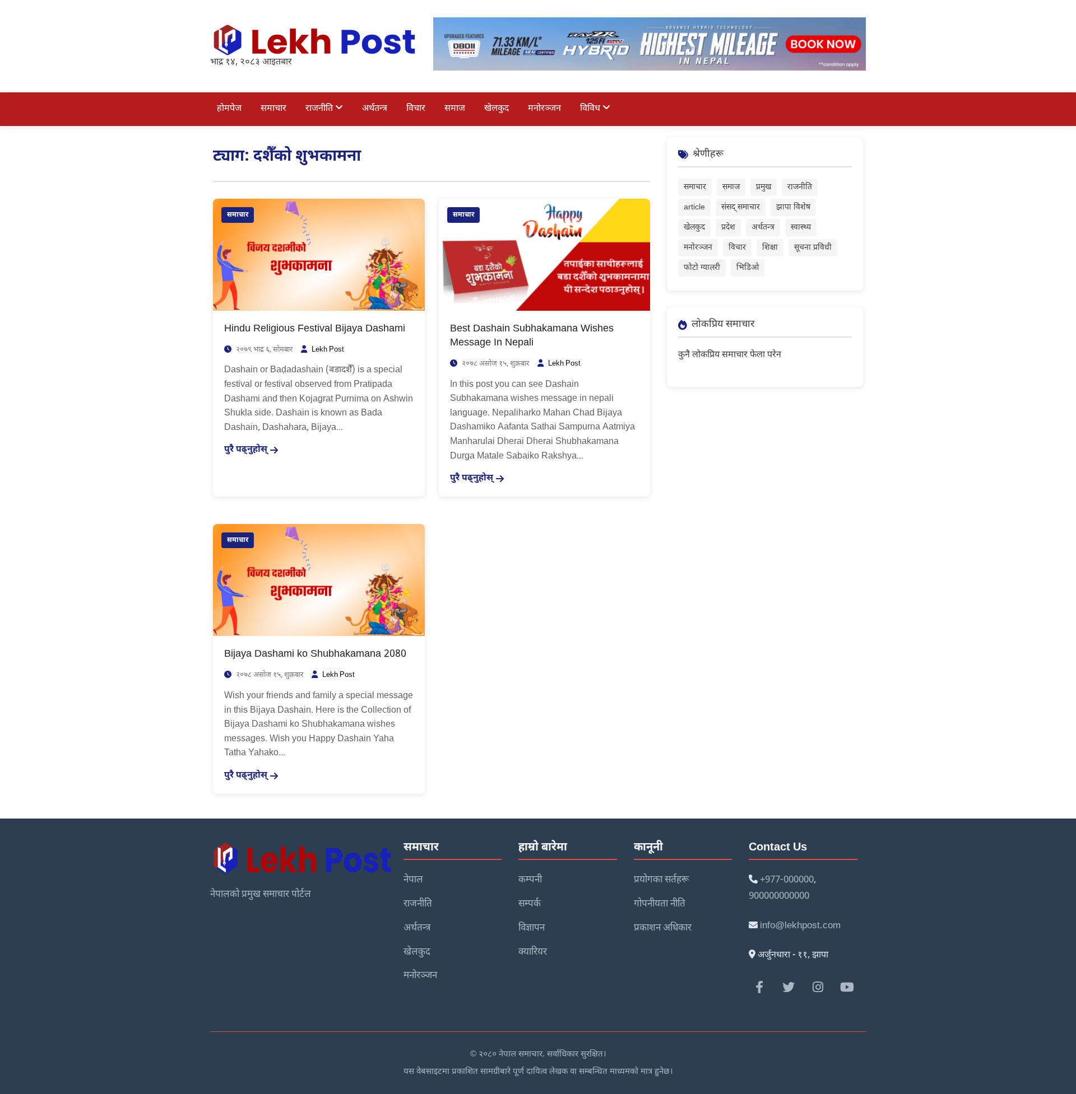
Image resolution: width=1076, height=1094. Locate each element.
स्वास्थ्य (801, 227)
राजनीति (320, 109)
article (694, 207)
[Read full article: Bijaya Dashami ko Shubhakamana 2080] (319, 581)
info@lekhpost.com (800, 926)
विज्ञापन (531, 928)
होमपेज (229, 109)
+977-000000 (787, 880)
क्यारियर (532, 952)
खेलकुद (496, 109)
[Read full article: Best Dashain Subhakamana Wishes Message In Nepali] (545, 255)
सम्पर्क (529, 904)
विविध (591, 109)
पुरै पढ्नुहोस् (245, 450)
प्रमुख (763, 187)
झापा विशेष (793, 207)
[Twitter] (788, 987)
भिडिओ (747, 268)
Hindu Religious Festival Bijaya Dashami (314, 328)
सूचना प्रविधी (813, 247)
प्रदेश (728, 227)
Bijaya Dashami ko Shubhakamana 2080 (315, 654)
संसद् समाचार (740, 207)
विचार (415, 109)
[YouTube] (846, 987)
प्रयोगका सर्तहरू (661, 880)
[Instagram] (817, 987)
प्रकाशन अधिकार (663, 928)
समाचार (273, 109)
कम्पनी (530, 880)
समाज (454, 109)
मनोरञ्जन (544, 109)
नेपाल (413, 880)
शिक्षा (770, 247)
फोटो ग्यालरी (702, 268)
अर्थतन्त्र (374, 109)
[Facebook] (759, 987)
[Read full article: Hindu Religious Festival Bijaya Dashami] (319, 255)
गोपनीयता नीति (659, 904)
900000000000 (779, 896)
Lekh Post (328, 349)
